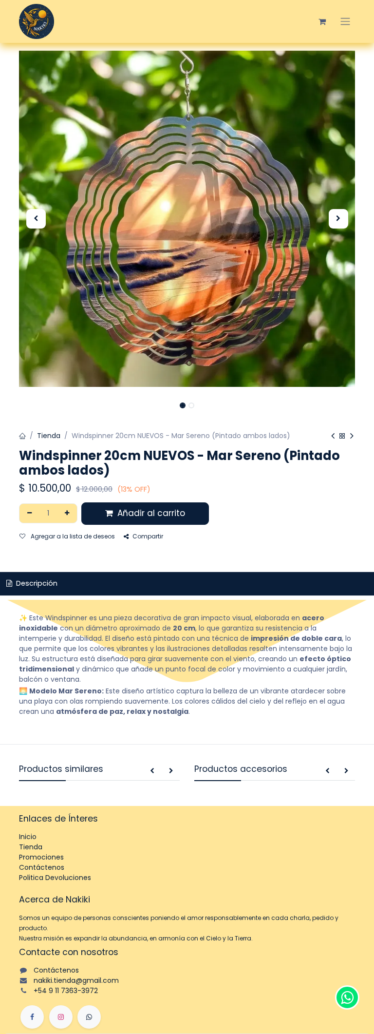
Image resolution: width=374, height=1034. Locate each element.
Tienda (48, 435)
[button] (36, 219)
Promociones (41, 857)
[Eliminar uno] (29, 513)
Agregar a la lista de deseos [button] (72, 536)
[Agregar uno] (67, 513)
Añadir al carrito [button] (150, 513)
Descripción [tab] (35, 583)
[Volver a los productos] (342, 436)
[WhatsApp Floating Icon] (347, 997)
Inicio (28, 837)
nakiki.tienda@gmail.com (76, 980)
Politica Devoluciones (55, 877)
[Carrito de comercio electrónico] (322, 21)
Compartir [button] (147, 536)
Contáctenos (41, 867)
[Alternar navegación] (345, 21)
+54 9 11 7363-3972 (66, 991)
